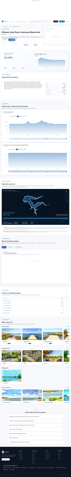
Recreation (17, 21)
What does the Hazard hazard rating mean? (17, 433)
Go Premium (62, 21)
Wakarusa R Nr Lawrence (7, 300)
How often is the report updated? (15, 429)
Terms (59, 455)
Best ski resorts (6, 467)
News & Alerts (47, 454)
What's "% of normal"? (13, 437)
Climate (11, 21)
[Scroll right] (68, 334)
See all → (67, 326)
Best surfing (11, 469)
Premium (59, 454)
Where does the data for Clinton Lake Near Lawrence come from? (22, 425)
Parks (33, 460)
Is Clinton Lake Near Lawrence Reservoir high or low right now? (21, 420)
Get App (56, 21)
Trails (33, 461)
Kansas (10, 26)
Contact (59, 458)
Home (2, 26)
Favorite (5, 39)
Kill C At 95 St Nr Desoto (7, 310)
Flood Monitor (47, 457)
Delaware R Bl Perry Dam (7, 305)
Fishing (33, 455)
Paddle (33, 454)
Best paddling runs (50, 467)
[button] (18, 330)
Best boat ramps (41, 467)
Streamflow (21, 454)
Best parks (24, 467)
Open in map (11, 39)
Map (22, 21)
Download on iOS (6, 459)
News (26, 21)
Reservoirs (6, 26)
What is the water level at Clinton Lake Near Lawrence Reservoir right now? (24, 416)
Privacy (59, 457)
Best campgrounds (16, 467)
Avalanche (20, 458)
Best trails (5, 469)
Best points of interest (61, 467)
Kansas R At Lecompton (7, 302)
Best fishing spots (32, 467)
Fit (67, 200)
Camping (33, 457)
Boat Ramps (34, 458)
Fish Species (47, 455)
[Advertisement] (35, 10)
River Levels (21, 457)
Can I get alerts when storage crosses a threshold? (19, 442)
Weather (46, 458)
